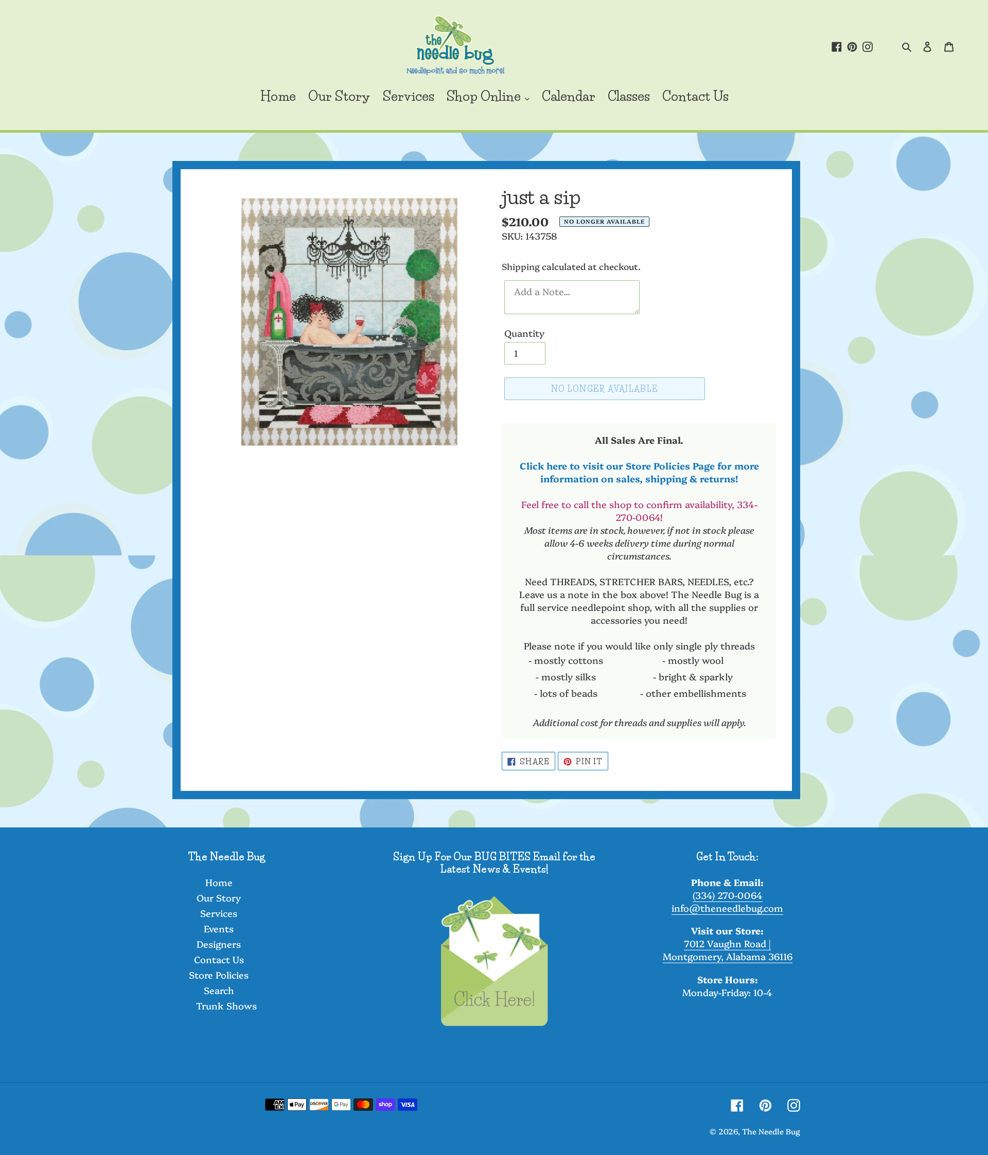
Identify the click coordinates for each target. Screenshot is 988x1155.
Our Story (219, 897)
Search (219, 990)
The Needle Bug (771, 1131)
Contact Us (219, 959)
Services (218, 913)
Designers (219, 943)
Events (219, 928)
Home (219, 882)
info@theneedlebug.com (727, 907)
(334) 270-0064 (728, 895)
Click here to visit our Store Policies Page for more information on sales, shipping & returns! (639, 472)
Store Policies (219, 974)
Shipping (521, 266)
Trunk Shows (226, 1005)
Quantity (524, 333)
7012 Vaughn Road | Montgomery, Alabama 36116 (727, 950)
